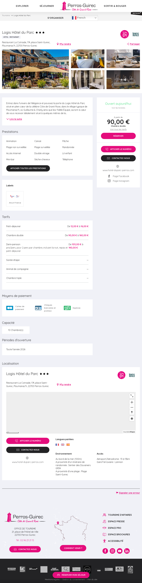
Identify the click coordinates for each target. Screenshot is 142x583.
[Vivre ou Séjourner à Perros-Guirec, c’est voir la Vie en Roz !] (78, 6)
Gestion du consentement (73, 579)
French (81, 17)
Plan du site (92, 579)
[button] (35, 69)
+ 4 (123, 79)
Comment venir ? (73, 548)
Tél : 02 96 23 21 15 (25, 540)
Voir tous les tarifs (118, 129)
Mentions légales (52, 579)
